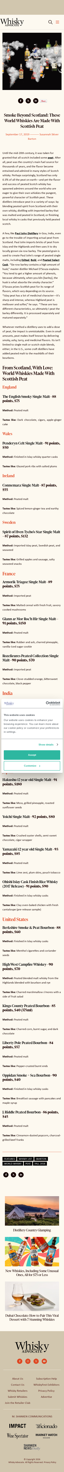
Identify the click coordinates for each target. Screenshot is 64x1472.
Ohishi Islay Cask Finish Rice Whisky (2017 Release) (30, 883)
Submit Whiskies (17, 1397)
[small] (19, 1361)
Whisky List (25, 1159)
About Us (17, 1379)
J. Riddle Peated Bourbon (21, 1112)
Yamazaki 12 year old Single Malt (27, 849)
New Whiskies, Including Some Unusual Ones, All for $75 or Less (32, 1272)
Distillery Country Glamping (32, 1230)
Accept (32, 755)
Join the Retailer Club (17, 1403)
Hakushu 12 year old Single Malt (26, 779)
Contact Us (17, 1385)
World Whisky (12, 1163)
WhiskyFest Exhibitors (46, 1385)
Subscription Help (46, 1379)
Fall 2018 (40, 1163)
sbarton (41, 1159)
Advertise (46, 1397)
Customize (30, 765)
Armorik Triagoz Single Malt (24, 581)
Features (9, 1159)
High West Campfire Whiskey (24, 964)
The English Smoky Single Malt (26, 396)
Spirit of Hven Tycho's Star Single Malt (31, 531)
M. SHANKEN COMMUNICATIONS (32, 1416)
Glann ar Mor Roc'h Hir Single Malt (29, 618)
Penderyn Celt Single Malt (22, 443)
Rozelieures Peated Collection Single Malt (30, 658)
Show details (46, 744)
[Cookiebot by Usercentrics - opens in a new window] (46, 703)
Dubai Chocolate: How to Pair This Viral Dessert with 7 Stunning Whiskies (32, 1317)
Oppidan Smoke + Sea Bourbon (26, 1075)
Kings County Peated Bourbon (25, 1005)
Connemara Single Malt (20, 485)
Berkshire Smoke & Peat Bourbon (28, 927)
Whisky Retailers (17, 1391)
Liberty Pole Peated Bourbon (24, 1042)
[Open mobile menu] (57, 22)
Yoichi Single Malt (16, 816)
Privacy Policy (46, 1391)
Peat (28, 1163)
